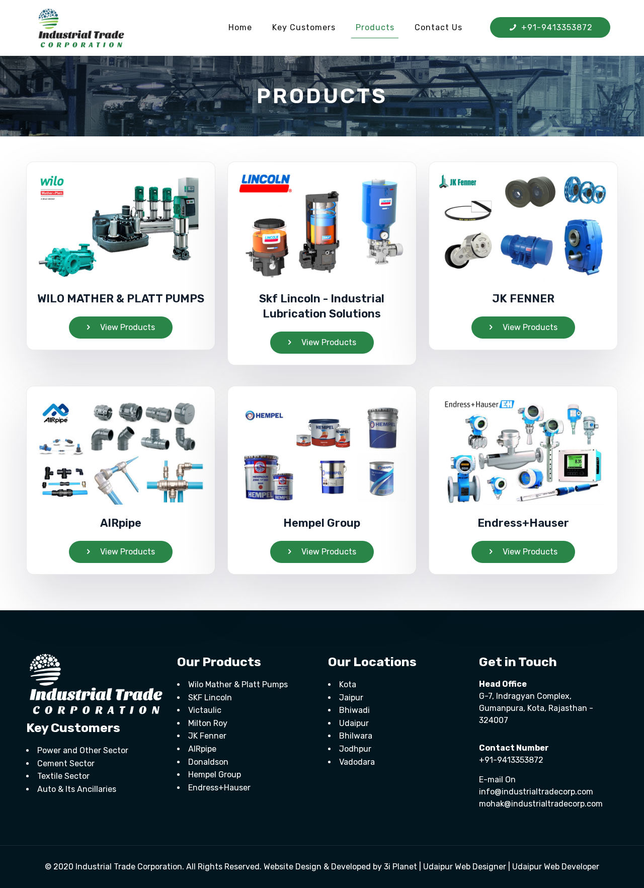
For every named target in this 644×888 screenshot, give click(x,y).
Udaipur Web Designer (464, 866)
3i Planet (401, 866)
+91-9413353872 (556, 27)
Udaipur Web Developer (555, 866)
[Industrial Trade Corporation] (81, 27)
